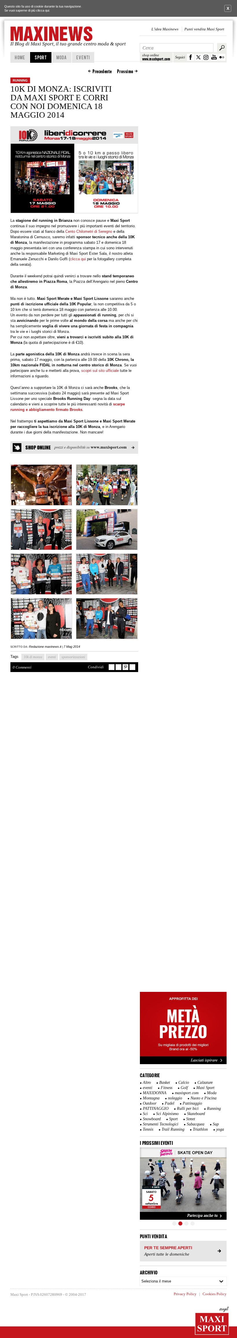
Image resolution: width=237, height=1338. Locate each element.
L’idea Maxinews (164, 29)
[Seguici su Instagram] (206, 57)
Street (190, 1119)
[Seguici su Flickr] (221, 57)
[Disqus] (74, 761)
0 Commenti (22, 667)
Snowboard (152, 1119)
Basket (164, 1082)
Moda (61, 57)
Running (20, 80)
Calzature (205, 1082)
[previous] (147, 1183)
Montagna (151, 1098)
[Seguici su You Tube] (214, 57)
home (20, 57)
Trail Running (173, 1129)
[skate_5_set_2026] (183, 1183)
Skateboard (196, 1114)
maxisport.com (187, 1093)
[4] (192, 1223)
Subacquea (195, 1124)
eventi (52, 657)
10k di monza (33, 657)
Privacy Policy (185, 1294)
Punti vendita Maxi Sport (204, 29)
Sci (145, 1114)
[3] (186, 1223)
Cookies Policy (215, 1294)
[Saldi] (183, 1063)
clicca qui (42, 10)
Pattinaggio (192, 1103)
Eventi (83, 57)
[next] (219, 1183)
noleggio (175, 1098)
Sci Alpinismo (167, 1114)
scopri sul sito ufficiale (100, 370)
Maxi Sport (205, 1088)
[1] (174, 1223)
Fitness (166, 1088)
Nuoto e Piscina (203, 1098)
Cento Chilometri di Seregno (88, 231)
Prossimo (125, 71)
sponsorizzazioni (73, 657)
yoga (220, 1129)
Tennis (148, 1129)
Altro (147, 1082)
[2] (180, 1223)
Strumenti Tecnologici (160, 1124)
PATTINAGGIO (156, 1108)
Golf (184, 1088)
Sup (216, 1124)
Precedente (102, 71)
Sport (41, 57)
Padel (169, 1103)
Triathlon (200, 1129)
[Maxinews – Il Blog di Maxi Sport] (52, 33)
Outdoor (149, 1103)
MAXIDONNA (154, 1093)
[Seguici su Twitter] (198, 57)
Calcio (183, 1082)
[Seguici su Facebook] (190, 57)
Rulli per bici (188, 1108)
